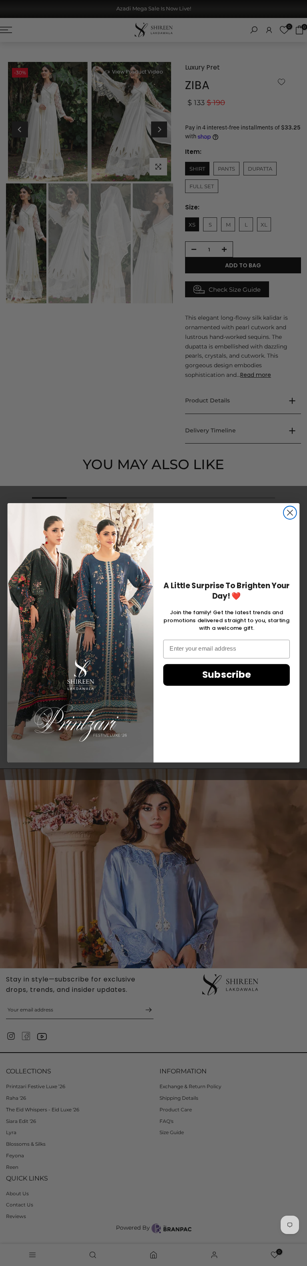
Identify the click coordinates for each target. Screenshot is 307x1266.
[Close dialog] (290, 513)
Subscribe (226, 674)
